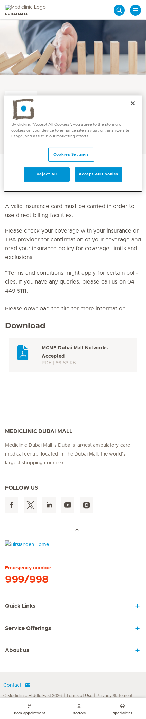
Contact (12, 685)
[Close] (132, 103)
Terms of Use (79, 696)
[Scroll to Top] (77, 530)
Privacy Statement (114, 696)
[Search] (119, 10)
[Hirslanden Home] (73, 546)
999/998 (27, 580)
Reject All (47, 174)
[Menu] (135, 10)
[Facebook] (11, 505)
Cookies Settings (71, 154)
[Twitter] (30, 505)
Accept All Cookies (98, 174)
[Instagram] (86, 505)
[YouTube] (67, 505)
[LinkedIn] (49, 505)
